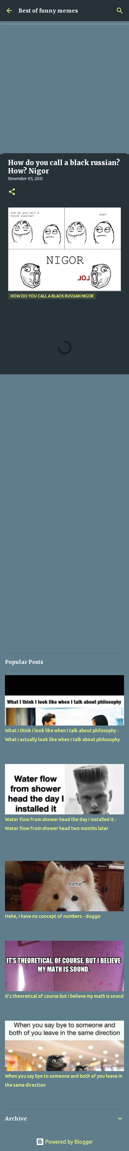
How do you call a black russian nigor (52, 296)
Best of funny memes (48, 10)
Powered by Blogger (68, 1142)
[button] (12, 192)
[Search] (120, 11)
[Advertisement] (64, 89)
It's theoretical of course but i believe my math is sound (64, 996)
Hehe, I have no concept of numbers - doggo (53, 916)
